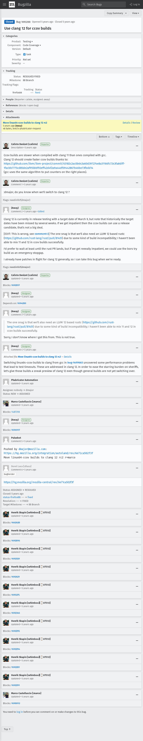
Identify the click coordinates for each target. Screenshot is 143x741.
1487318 (15, 411)
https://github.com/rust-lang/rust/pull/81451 (33, 238)
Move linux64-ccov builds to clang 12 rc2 (25, 122)
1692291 (15, 685)
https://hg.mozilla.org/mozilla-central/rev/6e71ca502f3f (39, 482)
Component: (14, 45)
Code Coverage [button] (32, 45)
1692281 (15, 667)
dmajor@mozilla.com (32, 449)
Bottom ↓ (104, 136)
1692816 (15, 540)
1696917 (15, 430)
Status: (17, 76)
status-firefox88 (11, 497)
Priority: (16, 59)
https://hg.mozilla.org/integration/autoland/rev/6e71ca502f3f (48, 453)
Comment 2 (17, 211)
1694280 (21, 303)
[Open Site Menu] (4, 4)
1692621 (15, 576)
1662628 (15, 522)
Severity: (16, 63)
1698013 (15, 703)
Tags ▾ (118, 136)
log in (20, 711)
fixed (37, 92)
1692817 (15, 285)
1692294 (15, 649)
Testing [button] (28, 41)
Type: (18, 54)
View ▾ (135, 13)
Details (126, 122)
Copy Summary (115, 13)
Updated (15, 278)
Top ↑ (7, 729)
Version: (16, 49)
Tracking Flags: (10, 84)
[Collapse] (137, 146)
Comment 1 (16, 184)
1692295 (15, 631)
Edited (41, 211)
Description (17, 147)
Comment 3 (17, 314)
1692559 (15, 558)
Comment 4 (17, 349)
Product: (16, 41)
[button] (134, 4)
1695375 (15, 594)
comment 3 (42, 234)
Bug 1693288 (23, 21)
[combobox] (103, 4)
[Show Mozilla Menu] (12, 4)
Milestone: (15, 80)
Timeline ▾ (133, 136)
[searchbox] (103, 4)
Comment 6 (17, 469)
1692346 (15, 613)
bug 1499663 (75, 362)
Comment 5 (17, 441)
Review (136, 122)
